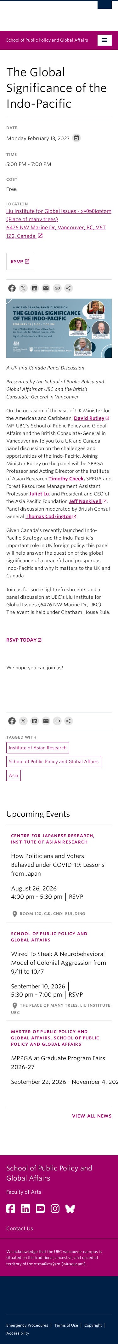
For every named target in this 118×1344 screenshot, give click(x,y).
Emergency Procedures (27, 1325)
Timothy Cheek (66, 479)
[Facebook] (12, 289)
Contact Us (19, 1229)
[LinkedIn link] (28, 1211)
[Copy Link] (57, 289)
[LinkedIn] (34, 289)
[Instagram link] (57, 1211)
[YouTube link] (42, 1211)
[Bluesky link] (72, 1211)
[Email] (46, 289)
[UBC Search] (105, 8)
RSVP (20, 262)
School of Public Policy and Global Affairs (47, 40)
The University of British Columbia (43, 13)
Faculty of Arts (23, 1192)
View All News (92, 1115)
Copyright (93, 1325)
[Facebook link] (13, 1211)
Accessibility (17, 1333)
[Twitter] (23, 289)
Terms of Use (66, 1325)
